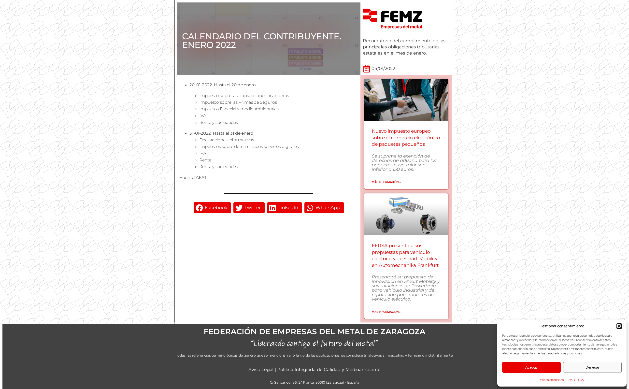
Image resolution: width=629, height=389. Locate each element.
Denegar (592, 367)
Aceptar (531, 367)
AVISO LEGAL (577, 380)
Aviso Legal (260, 369)
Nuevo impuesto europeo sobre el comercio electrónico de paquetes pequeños (406, 137)
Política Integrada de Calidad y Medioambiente (329, 369)
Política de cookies (551, 380)
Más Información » (386, 182)
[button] (619, 326)
